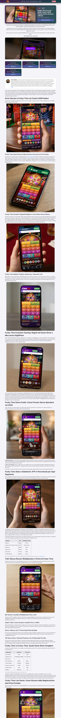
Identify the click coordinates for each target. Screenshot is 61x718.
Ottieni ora (13, 66)
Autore (27, 1)
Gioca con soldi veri (30, 48)
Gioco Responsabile (33, 1)
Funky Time (23, 1)
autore (12, 87)
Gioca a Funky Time (46, 20)
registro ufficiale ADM (31, 156)
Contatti (39, 1)
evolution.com (42, 556)
